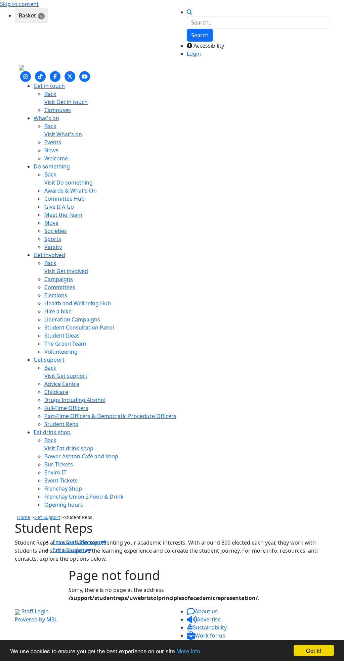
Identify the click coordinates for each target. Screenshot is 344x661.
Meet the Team (63, 214)
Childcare (56, 392)
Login (194, 53)
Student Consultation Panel (79, 327)
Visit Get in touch (66, 102)
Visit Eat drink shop (68, 448)
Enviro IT (55, 472)
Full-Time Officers (66, 408)
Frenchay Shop (63, 488)
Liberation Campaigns (72, 319)
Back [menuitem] (50, 94)
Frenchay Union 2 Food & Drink (84, 496)
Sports (52, 239)
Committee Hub (64, 198)
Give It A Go (59, 206)
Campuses (57, 110)
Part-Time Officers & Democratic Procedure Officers (110, 416)
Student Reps (61, 424)
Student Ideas (62, 335)
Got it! (313, 650)
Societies (55, 231)
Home (23, 517)
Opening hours (63, 504)
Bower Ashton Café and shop (81, 456)
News (51, 150)
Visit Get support (65, 375)
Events (52, 142)
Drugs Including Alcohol (74, 400)
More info (188, 651)
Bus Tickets (58, 464)
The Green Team (65, 343)
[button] (202, 611)
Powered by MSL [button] (36, 619)
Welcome (56, 158)
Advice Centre (61, 384)
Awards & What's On (70, 190)
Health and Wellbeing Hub (77, 303)
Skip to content (19, 4)
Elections (55, 295)
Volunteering (61, 351)
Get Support (47, 517)
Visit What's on (63, 134)
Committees (59, 287)
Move (51, 222)
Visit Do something (68, 182)
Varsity (53, 247)
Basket (27, 15)
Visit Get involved (66, 271)
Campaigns (58, 279)
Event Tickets (61, 480)
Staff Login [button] (35, 611)
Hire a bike (58, 311)
